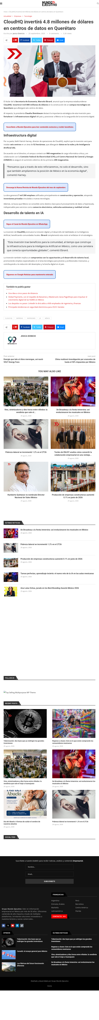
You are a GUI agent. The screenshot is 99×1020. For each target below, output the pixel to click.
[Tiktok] (22, 925)
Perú (77, 900)
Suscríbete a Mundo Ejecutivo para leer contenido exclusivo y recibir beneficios (39, 127)
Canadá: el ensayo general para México (32, 951)
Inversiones (31, 318)
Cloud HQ (8, 318)
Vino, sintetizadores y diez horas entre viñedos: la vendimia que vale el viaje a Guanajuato (23, 782)
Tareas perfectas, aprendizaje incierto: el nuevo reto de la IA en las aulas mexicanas (57, 573)
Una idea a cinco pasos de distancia (23, 293)
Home (49, 986)
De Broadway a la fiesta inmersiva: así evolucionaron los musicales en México (54, 530)
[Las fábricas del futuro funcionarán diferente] (9, 966)
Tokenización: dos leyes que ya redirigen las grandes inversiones (24, 742)
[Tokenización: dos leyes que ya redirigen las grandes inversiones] (25, 723)
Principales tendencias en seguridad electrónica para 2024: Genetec (36, 307)
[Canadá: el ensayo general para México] (9, 954)
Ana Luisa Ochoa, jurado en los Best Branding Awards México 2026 (50, 588)
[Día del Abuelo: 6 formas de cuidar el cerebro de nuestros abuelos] (25, 804)
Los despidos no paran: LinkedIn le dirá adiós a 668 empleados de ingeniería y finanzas (44, 303)
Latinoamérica (57, 911)
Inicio (5, 12)
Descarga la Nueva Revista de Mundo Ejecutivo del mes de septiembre (35, 187)
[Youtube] (12, 925)
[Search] (98, 4)
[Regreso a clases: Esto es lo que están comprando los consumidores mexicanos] (73, 723)
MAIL (64, 916)
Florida (78, 911)
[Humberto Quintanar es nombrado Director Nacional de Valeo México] (26, 477)
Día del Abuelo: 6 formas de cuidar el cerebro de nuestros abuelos (22, 823)
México (47, 318)
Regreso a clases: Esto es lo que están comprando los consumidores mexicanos (72, 742)
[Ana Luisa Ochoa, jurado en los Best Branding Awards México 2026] (11, 591)
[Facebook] (3, 925)
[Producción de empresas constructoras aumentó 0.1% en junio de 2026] (73, 477)
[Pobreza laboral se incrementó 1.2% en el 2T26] (26, 434)
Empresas (19, 318)
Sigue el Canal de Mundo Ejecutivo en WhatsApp (26, 224)
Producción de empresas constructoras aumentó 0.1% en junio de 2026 (51, 559)
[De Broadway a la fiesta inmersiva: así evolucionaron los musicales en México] (73, 391)
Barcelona (79, 904)
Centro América (81, 907)
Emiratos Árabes (58, 904)
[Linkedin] (17, 925)
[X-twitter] (8, 925)
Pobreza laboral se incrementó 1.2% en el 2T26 (25, 452)
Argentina (55, 900)
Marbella (55, 907)
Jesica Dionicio (18, 33)
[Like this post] (16, 40)
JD (40, 318)
